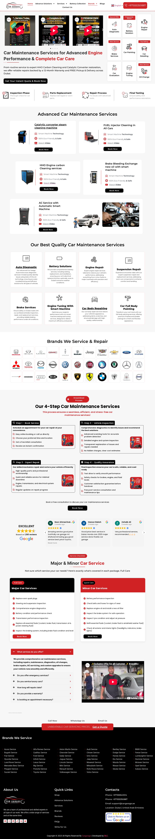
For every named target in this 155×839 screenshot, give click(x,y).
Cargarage (86, 836)
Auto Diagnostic (26, 267)
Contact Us (67, 7)
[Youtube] (25, 821)
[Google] (21, 821)
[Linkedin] (13, 821)
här (11, 712)
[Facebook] (5, 821)
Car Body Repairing (94, 308)
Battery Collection (78, 4)
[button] (5, 29)
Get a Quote (100, 726)
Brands (91, 4)
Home (30, 4)
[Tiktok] (17, 821)
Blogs (102, 4)
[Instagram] (9, 821)
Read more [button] (59, 543)
